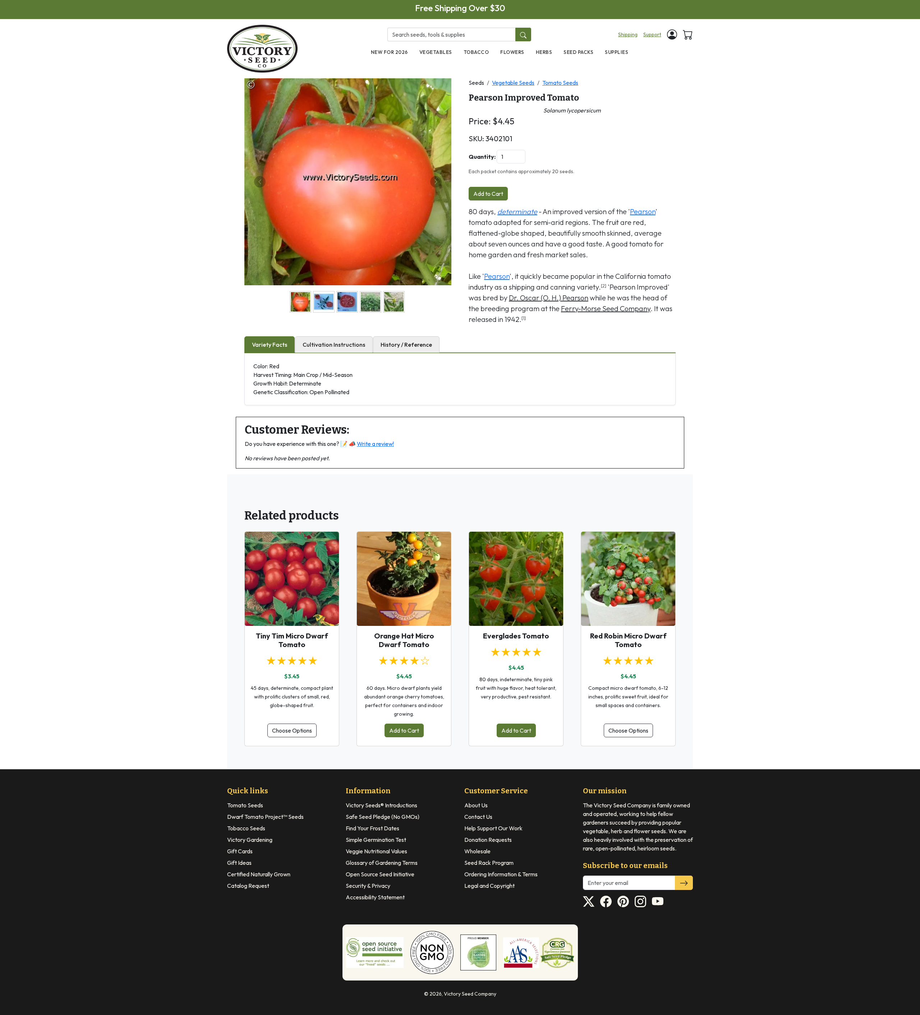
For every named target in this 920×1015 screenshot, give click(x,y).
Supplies (616, 52)
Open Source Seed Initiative (380, 874)
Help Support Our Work (493, 828)
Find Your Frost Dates (372, 828)
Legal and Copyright (489, 885)
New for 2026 (389, 52)
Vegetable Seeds (513, 82)
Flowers (512, 52)
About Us (476, 805)
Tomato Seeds (560, 82)
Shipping (628, 34)
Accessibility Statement (375, 897)
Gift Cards (240, 851)
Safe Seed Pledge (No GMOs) (382, 816)
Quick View (292, 614)
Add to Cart (488, 193)
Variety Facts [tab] (269, 344)
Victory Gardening (249, 839)
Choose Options (292, 730)
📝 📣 (367, 443)
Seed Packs (578, 52)
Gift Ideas (239, 862)
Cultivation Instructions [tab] (334, 344)
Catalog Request (248, 885)
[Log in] (672, 34)
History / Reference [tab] (406, 344)
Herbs (544, 52)
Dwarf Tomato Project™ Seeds (265, 816)
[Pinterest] (623, 901)
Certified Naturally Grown (258, 874)
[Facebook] (606, 901)
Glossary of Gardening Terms (382, 862)
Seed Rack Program (489, 862)
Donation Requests (488, 839)
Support (652, 34)
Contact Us (478, 816)
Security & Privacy (368, 885)
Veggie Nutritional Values (376, 851)
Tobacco (476, 52)
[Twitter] (588, 901)
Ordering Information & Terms (501, 874)
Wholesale (477, 851)
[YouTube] (657, 901)
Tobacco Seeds (246, 828)
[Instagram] (640, 901)
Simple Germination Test (376, 839)
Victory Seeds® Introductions (381, 805)
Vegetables (435, 52)
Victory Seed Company (470, 994)
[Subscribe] (684, 883)
